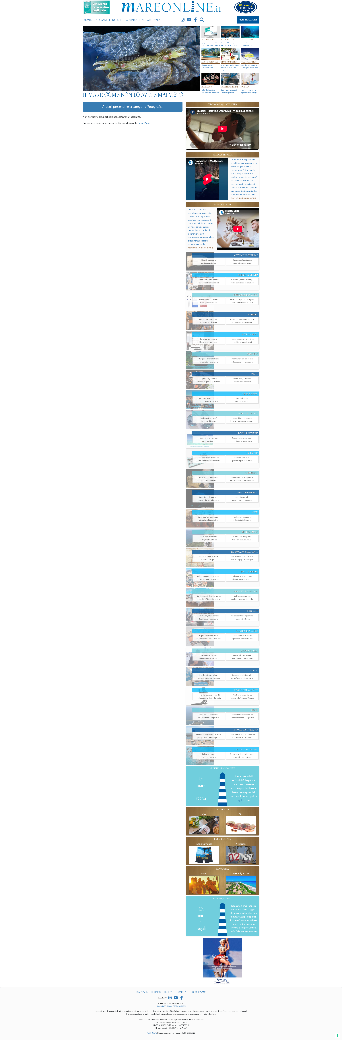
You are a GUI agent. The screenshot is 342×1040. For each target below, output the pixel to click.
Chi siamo (100, 20)
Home (88, 20)
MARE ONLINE (152, 1033)
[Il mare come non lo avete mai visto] (141, 58)
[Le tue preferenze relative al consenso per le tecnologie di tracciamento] (337, 1035)
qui (240, 800)
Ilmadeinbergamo (164, 1006)
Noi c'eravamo (151, 20)
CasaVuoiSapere (179, 1006)
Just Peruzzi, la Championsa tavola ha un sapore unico (230, 67)
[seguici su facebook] (195, 19)
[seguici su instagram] (182, 19)
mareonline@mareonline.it (243, 198)
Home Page (143, 123)
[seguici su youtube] (189, 19)
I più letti (115, 20)
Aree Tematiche (248, 19)
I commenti (132, 20)
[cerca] (202, 19)
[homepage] (171, 6)
